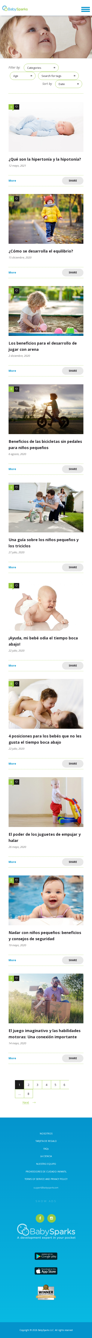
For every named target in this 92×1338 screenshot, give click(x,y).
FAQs (46, 1148)
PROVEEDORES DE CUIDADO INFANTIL (46, 1171)
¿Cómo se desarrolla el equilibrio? (41, 251)
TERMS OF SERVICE (35, 1179)
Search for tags (51, 76)
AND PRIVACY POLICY (56, 1179)
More (12, 180)
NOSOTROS (46, 1133)
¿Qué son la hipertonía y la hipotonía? (45, 159)
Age (15, 76)
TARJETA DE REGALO (46, 1141)
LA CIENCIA (46, 1156)
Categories (34, 68)
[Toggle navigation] (85, 9)
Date (62, 84)
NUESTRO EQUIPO (46, 1163)
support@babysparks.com (46, 1187)
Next (25, 1102)
